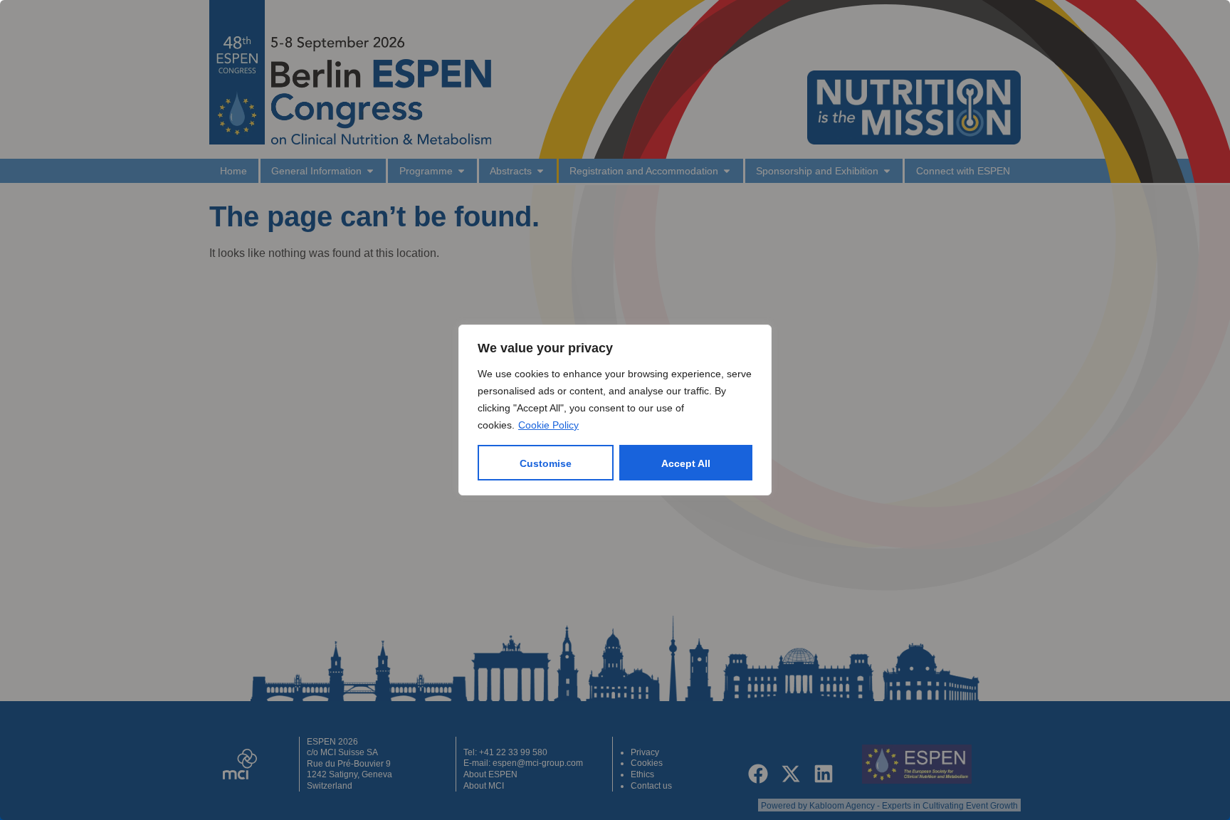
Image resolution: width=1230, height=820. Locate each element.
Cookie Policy (548, 425)
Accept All (685, 463)
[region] (615, 410)
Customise (546, 463)
